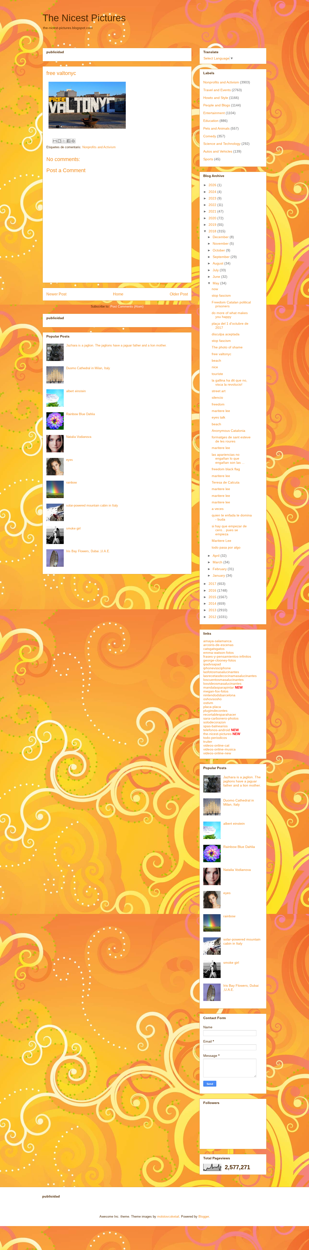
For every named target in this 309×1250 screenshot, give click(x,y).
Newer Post (56, 294)
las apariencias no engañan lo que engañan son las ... (228, 459)
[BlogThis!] (59, 141)
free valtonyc (221, 354)
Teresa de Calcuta (225, 482)
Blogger (203, 1216)
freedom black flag (226, 469)
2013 (213, 610)
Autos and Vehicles (217, 151)
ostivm (208, 703)
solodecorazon (214, 722)
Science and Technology (221, 144)
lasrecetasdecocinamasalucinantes (230, 676)
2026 (213, 185)
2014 (213, 603)
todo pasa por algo (226, 547)
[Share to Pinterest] (73, 141)
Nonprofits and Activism (99, 147)
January (219, 575)
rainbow (71, 482)
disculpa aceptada (225, 334)
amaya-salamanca (217, 641)
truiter (207, 741)
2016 (213, 590)
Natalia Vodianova (78, 437)
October (219, 250)
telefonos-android (216, 730)
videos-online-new (217, 753)
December (221, 237)
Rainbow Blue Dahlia (80, 414)
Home (118, 294)
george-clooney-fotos (219, 660)
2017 (213, 584)
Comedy (209, 136)
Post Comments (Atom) (126, 306)
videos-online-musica (219, 749)
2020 (213, 218)
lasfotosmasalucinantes (221, 672)
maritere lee (221, 411)
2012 (213, 617)
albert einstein (76, 391)
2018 (213, 231)
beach (216, 360)
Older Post (179, 294)
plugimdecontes (215, 711)
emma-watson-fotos (218, 652)
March (218, 562)
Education (210, 121)
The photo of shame (227, 347)
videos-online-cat (216, 745)
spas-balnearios (215, 726)
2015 (213, 597)
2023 (213, 198)
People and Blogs (216, 105)
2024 (213, 192)
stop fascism (221, 295)
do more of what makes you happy (230, 315)
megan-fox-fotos (215, 691)
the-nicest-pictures (217, 734)
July (216, 270)
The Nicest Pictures (84, 18)
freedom (218, 404)
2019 (213, 225)
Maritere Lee (221, 541)
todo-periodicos (215, 738)
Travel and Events (217, 90)
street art (218, 391)
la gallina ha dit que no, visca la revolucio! (229, 382)
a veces (218, 509)
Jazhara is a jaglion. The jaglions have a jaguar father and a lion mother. (116, 345)
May (216, 283)
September (222, 257)
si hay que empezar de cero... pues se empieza (229, 530)
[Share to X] (64, 141)
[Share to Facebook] (68, 141)
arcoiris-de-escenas (218, 645)
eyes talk (218, 417)
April (216, 556)
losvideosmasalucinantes (222, 683)
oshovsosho (212, 699)
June (217, 277)
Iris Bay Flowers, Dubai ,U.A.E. (88, 551)
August (218, 263)
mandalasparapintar (218, 687)
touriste (217, 374)
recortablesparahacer (219, 714)
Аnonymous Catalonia (228, 431)
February (220, 569)
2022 (213, 205)
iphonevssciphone (217, 668)
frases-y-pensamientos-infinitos (227, 656)
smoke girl (73, 528)
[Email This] (54, 141)
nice (215, 367)
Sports (208, 159)
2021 (213, 211)
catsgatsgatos (214, 649)
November (221, 243)
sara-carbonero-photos (221, 718)
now (215, 289)
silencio (217, 397)
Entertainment (214, 113)
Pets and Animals (216, 128)
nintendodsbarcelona (219, 695)
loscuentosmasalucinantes (223, 680)
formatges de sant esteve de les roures (231, 439)
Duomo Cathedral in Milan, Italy (88, 368)
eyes (69, 460)
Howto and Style (215, 98)
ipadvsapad (212, 664)
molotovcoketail (168, 1216)
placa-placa (212, 707)
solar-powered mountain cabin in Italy (92, 505)
